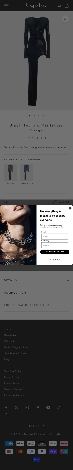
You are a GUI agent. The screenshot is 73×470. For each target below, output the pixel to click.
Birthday (45, 241)
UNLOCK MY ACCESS (54, 252)
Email (43, 232)
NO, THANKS (55, 259)
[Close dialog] (70, 208)
